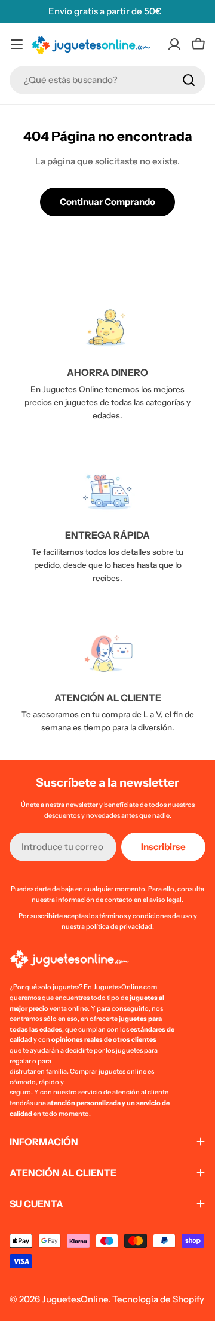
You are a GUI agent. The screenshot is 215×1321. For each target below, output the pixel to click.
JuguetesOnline (75, 1299)
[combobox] (107, 80)
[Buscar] (189, 80)
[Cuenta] (174, 44)
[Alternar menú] (17, 44)
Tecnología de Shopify (158, 1299)
